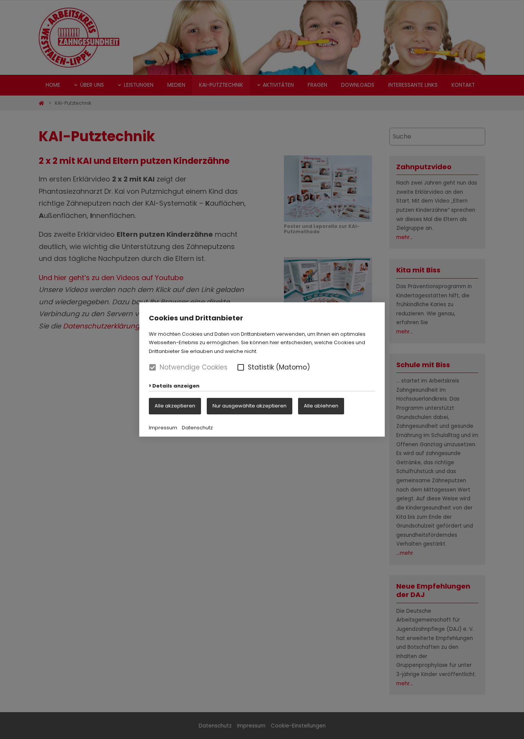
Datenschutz (197, 427)
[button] (240, 367)
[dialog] (262, 369)
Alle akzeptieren (175, 405)
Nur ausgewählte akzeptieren (250, 405)
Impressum (163, 427)
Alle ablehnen (321, 405)
